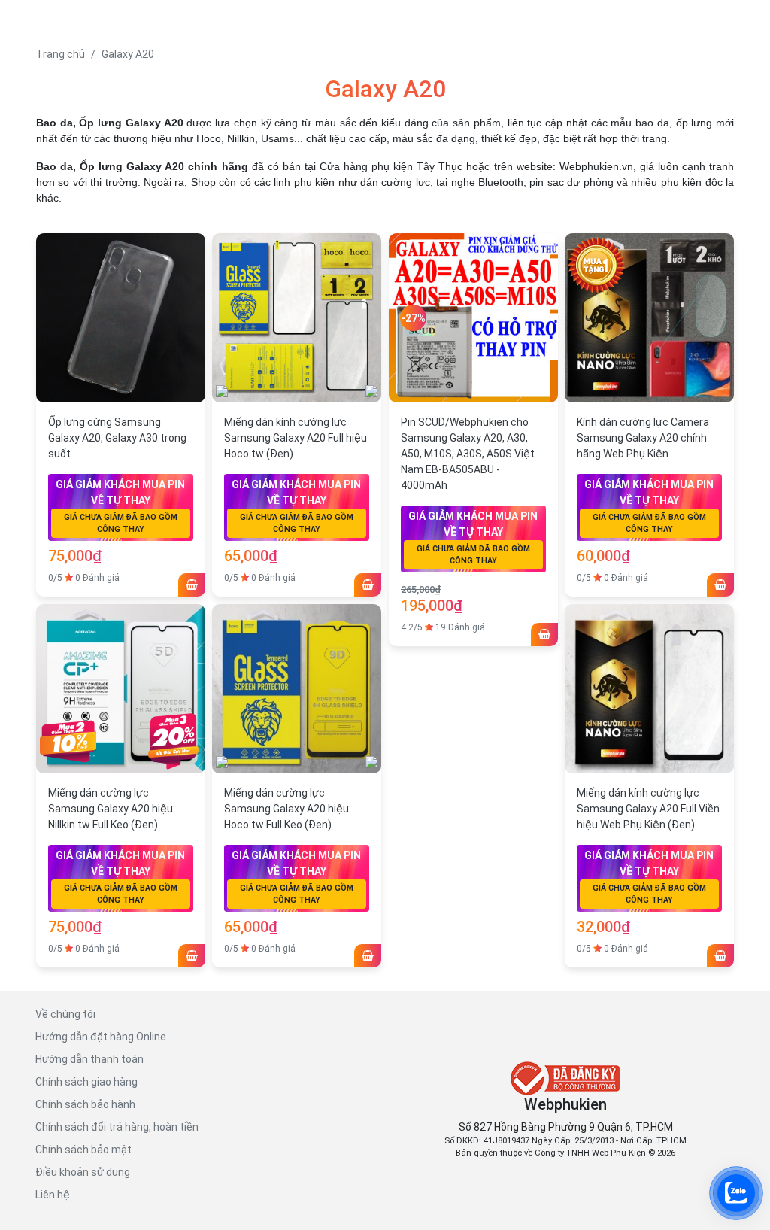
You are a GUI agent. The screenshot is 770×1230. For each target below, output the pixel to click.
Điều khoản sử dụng (82, 1172)
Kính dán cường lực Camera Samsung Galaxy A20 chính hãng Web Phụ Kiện (643, 438)
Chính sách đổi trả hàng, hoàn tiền (117, 1127)
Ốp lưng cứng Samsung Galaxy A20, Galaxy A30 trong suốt (117, 438)
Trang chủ (60, 54)
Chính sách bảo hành (85, 1104)
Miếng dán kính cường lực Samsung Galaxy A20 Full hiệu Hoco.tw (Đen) (295, 438)
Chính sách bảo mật (83, 1149)
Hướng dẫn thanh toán (89, 1059)
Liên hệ (52, 1195)
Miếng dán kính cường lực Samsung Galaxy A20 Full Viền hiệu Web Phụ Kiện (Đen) (648, 809)
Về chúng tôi (65, 1014)
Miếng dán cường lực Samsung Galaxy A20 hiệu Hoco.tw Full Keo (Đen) (286, 809)
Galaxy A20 (128, 54)
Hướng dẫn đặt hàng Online (100, 1037)
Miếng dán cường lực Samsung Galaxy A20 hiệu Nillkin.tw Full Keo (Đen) (110, 809)
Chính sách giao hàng (86, 1082)
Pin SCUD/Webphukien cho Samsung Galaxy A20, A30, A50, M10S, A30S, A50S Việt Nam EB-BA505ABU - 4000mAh (468, 453)
